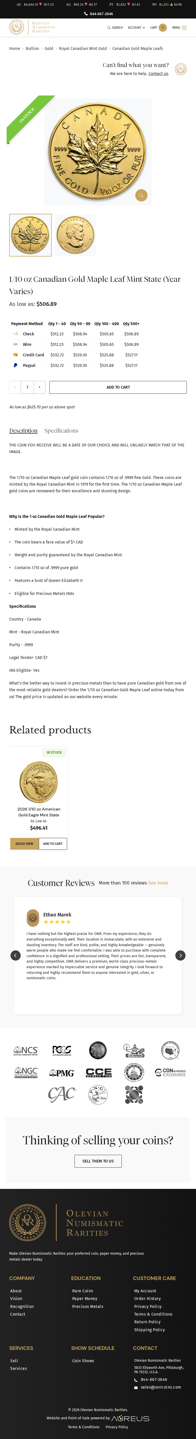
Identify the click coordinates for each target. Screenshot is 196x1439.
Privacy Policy (148, 1306)
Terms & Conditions (153, 1314)
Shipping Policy (149, 1329)
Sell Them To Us (98, 1161)
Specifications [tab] (61, 430)
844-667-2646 (101, 14)
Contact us (158, 73)
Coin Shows (83, 1360)
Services (18, 1368)
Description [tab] (23, 430)
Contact (18, 1314)
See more (158, 883)
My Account (145, 1290)
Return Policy (147, 1321)
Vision (16, 1298)
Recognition (22, 1306)
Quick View (24, 844)
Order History (147, 1298)
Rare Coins (82, 1290)
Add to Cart (118, 387)
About (16, 1290)
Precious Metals (87, 1306)
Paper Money (84, 1298)
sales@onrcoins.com (161, 1387)
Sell (14, 1360)
